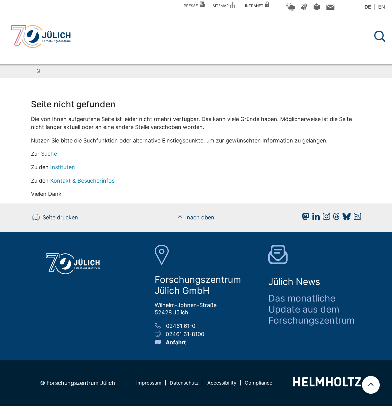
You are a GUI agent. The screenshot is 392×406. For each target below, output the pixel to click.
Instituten (62, 167)
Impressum (148, 383)
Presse (192, 5)
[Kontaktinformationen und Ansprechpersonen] (329, 8)
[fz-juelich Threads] (335, 218)
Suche (49, 153)
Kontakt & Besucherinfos (82, 180)
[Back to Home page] (41, 36)
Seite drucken (60, 217)
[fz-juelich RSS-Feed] (356, 218)
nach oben (200, 217)
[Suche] (379, 36)
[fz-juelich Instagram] (325, 218)
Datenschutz (184, 383)
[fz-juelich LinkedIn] (314, 218)
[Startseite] (38, 71)
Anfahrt (176, 342)
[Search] (380, 36)
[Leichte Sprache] (316, 9)
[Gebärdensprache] (304, 9)
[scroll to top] (371, 385)
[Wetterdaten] (290, 10)
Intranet (255, 5)
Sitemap (222, 5)
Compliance (258, 383)
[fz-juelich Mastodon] (304, 218)
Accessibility (221, 383)
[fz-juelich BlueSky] (345, 218)
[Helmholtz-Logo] (327, 384)
